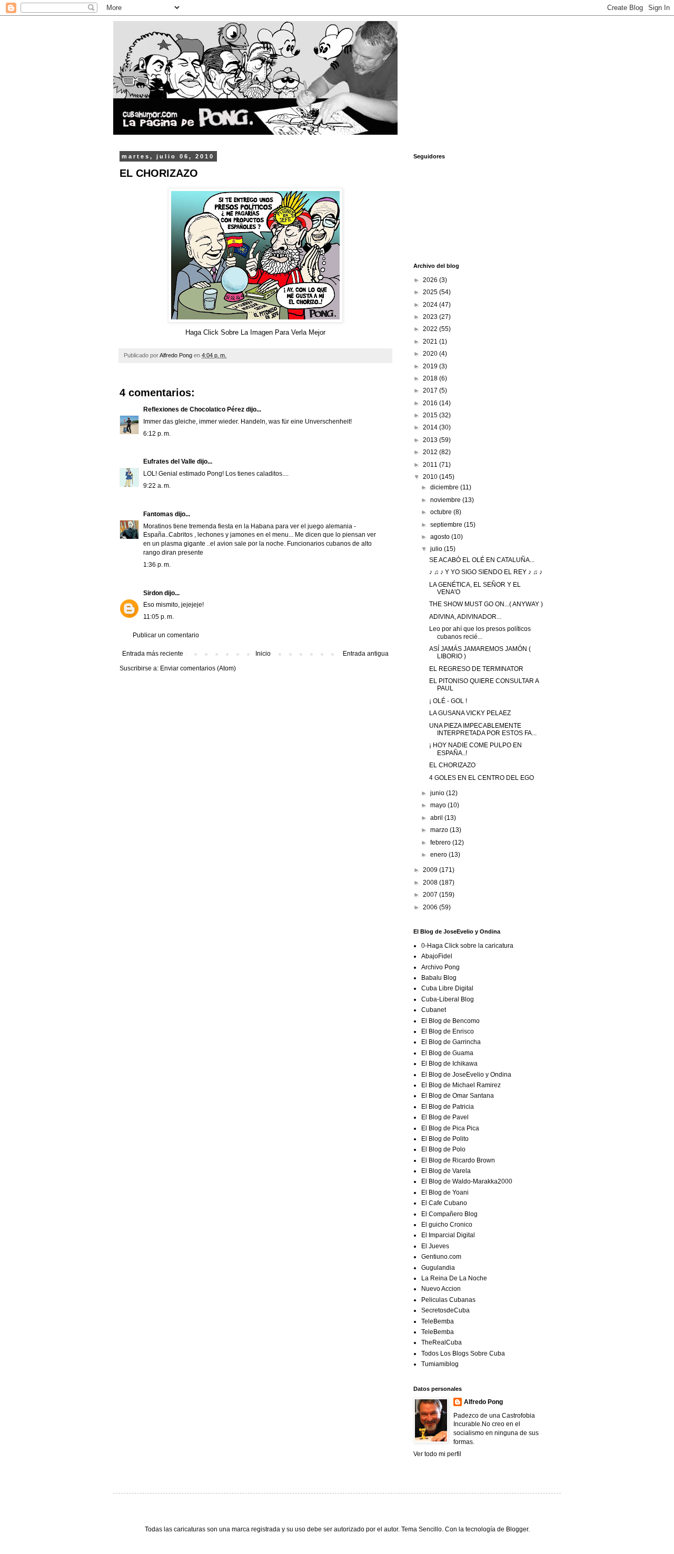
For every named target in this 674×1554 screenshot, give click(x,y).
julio (437, 549)
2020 (431, 353)
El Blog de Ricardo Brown (458, 1160)
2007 (431, 894)
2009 (431, 870)
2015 (431, 415)
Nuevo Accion (441, 1288)
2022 (431, 329)
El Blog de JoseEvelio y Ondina (466, 1074)
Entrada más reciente (152, 653)
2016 (431, 403)
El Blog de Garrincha (451, 1042)
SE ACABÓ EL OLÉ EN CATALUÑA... (481, 560)
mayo (439, 805)
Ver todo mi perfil (437, 1454)
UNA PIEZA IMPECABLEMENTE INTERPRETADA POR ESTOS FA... (483, 729)
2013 (431, 440)
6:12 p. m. (157, 433)
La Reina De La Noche (454, 1278)
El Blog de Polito (445, 1138)
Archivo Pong (440, 967)
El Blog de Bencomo (450, 1021)
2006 (431, 907)
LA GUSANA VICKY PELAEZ (470, 713)
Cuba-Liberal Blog (447, 999)
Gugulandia (438, 1267)
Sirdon (153, 593)
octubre (441, 512)
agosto (440, 536)
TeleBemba (437, 1321)
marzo (440, 830)
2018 (431, 378)
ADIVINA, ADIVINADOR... (465, 616)
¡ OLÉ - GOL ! (448, 701)
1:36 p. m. (157, 564)
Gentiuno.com (441, 1256)
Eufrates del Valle (169, 461)
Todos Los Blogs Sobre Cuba (463, 1353)
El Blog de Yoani (445, 1192)
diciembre (445, 487)
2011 (431, 464)
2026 (431, 280)
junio (438, 793)
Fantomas (158, 514)
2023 (431, 316)
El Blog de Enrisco (447, 1031)
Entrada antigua (366, 653)
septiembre (447, 524)
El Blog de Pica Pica (450, 1128)
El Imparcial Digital (448, 1235)
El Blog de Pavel (445, 1117)
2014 (431, 427)
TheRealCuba (441, 1342)
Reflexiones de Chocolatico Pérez (193, 409)
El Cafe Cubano (444, 1203)
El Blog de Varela (446, 1171)
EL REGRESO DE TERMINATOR (476, 669)
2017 (431, 390)
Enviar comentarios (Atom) (198, 668)
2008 (431, 882)
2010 (431, 476)
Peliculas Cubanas (448, 1300)
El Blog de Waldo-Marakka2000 (466, 1181)
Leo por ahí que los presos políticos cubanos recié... (480, 632)
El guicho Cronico (446, 1224)
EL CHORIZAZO (452, 765)
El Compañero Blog (449, 1214)
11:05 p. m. (158, 616)
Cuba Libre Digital (447, 988)
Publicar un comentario (166, 635)
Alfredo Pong (483, 1402)
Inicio (263, 653)
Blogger (517, 1529)
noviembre (446, 500)
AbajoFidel (436, 956)
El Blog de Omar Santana (457, 1095)
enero (439, 854)
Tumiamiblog (440, 1364)
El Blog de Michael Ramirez (461, 1085)
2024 (431, 304)
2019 (431, 366)
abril (437, 817)
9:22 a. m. (157, 485)
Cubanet (433, 1010)
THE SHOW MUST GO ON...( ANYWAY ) (486, 604)
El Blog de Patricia (447, 1106)
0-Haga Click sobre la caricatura (467, 945)
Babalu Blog (439, 977)
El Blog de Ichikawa (449, 1063)
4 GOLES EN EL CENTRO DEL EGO (481, 777)
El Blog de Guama (447, 1053)
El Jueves (435, 1246)
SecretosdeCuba (445, 1310)
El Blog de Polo (443, 1149)
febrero (441, 842)
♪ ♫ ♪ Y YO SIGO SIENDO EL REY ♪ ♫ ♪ (485, 572)
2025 (431, 292)
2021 (431, 341)
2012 (431, 452)
